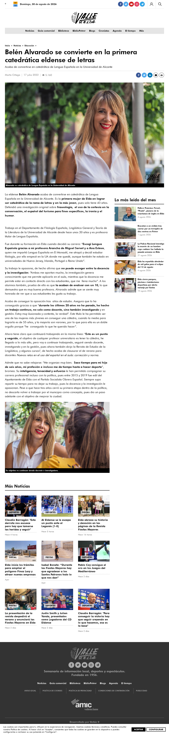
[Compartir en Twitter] (144, 75)
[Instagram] (136, 4)
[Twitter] (125, 4)
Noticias (29, 30)
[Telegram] (142, 4)
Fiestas (86, 512)
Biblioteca (63, 30)
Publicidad (141, 691)
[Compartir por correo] (155, 75)
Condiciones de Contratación (113, 691)
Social (13, 557)
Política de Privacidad (80, 691)
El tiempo (130, 30)
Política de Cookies (52, 691)
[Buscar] (160, 4)
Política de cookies (19, 729)
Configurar (156, 729)
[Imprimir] (161, 75)
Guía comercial (46, 30)
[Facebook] (120, 4)
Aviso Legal (30, 691)
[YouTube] (131, 4)
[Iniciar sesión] (151, 4)
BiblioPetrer (79, 30)
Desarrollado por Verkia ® (85, 722)
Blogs (92, 30)
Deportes (14, 512)
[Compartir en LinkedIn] (150, 75)
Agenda (117, 30)
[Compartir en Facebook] (138, 75)
